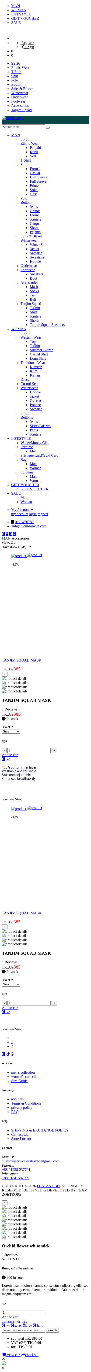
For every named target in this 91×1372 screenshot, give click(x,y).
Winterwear (19, 93)
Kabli (34, 152)
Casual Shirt (39, 354)
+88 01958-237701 (16, 1170)
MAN (15, 6)
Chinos (35, 211)
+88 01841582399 (15, 1178)
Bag (24, 460)
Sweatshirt (37, 257)
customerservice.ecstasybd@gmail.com (31, 1161)
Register (27, 43)
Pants (34, 430)
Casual (35, 173)
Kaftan (35, 375)
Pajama (35, 232)
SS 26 (15, 63)
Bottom (16, 84)
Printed (35, 186)
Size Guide (19, 1081)
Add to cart (10, 755)
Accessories (20, 105)
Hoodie (35, 261)
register (43, 514)
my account (19, 514)
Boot (33, 278)
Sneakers (36, 274)
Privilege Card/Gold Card (39, 455)
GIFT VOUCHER (25, 18)
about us (17, 1099)
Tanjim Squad (21, 110)
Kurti (34, 371)
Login (29, 47)
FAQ (15, 1112)
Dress (25, 379)
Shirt (14, 76)
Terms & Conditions (26, 1103)
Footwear (18, 101)
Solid (34, 190)
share (39, 1326)
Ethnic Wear (20, 68)
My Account (21, 510)
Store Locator (21, 1139)
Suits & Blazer (22, 89)
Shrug (25, 413)
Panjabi (35, 148)
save (28, 1326)
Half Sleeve (38, 177)
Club (33, 194)
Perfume (27, 447)
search (52, 1330)
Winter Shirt (39, 245)
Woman (35, 468)
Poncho (35, 405)
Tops (33, 342)
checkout (31, 1355)
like (7, 759)
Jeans (34, 207)
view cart (13, 1355)
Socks (34, 291)
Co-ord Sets (29, 384)
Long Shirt (38, 358)
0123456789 (24, 522)
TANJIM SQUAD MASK (22, 660)
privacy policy (21, 1107)
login (33, 514)
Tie (32, 295)
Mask (34, 287)
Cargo (34, 224)
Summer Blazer (41, 350)
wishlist (21, 1321)
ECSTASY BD (48, 1186)
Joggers (35, 219)
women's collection (25, 1077)
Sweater (36, 253)
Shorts (34, 228)
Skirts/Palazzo (40, 426)
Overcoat (36, 401)
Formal (35, 169)
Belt (33, 299)
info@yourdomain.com (29, 526)
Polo (14, 80)
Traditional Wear (33, 363)
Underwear (19, 97)
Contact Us (19, 1134)
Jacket (34, 249)
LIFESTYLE (21, 14)
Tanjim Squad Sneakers (47, 325)
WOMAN (18, 10)
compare (8, 1321)
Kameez (36, 367)
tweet (18, 1326)
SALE (16, 23)
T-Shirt (16, 72)
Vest (33, 156)
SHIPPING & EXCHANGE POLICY (40, 1130)
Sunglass (27, 472)
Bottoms (27, 417)
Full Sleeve (38, 181)
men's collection (23, 1072)
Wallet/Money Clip (35, 443)
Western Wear (31, 337)
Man (33, 451)
